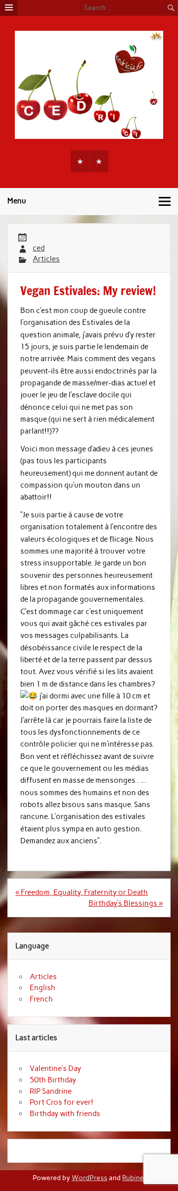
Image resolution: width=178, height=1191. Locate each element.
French (41, 999)
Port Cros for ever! (61, 1102)
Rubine (132, 1178)
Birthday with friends (65, 1113)
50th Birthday (53, 1079)
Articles (46, 258)
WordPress (89, 1178)
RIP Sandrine (51, 1091)
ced (38, 248)
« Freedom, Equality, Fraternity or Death (81, 892)
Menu (16, 200)
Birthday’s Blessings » (126, 903)
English (42, 987)
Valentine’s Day (55, 1068)
